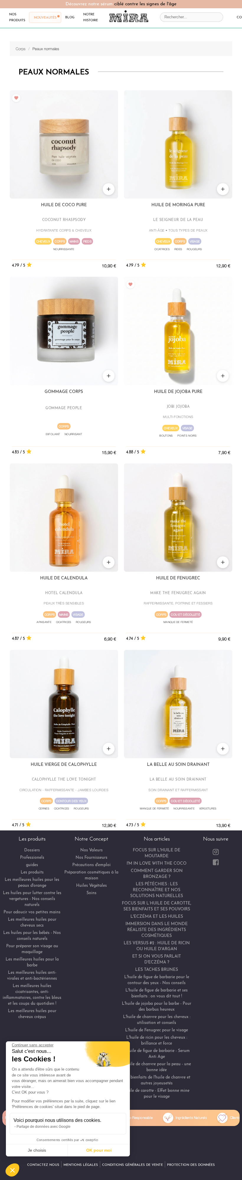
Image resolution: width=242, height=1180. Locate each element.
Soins (91, 893)
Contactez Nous (43, 1165)
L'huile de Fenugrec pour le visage (156, 1030)
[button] (12, 1170)
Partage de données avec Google (44, 1127)
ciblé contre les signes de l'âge (145, 4)
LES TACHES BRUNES (156, 970)
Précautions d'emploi (91, 865)
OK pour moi (99, 1150)
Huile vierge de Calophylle (64, 765)
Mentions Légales (80, 1165)
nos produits (17, 17)
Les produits (32, 872)
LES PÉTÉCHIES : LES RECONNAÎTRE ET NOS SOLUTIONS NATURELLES (156, 890)
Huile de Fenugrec (178, 578)
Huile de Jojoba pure (178, 392)
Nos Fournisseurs (91, 858)
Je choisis (37, 1150)
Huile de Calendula (64, 578)
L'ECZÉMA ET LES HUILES (156, 916)
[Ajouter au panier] (109, 189)
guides (32, 865)
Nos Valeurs (91, 850)
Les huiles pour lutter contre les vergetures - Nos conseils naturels (32, 899)
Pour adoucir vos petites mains (32, 912)
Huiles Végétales (91, 886)
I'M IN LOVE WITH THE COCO (157, 863)
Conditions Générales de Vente (132, 1165)
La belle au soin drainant (178, 765)
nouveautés (45, 17)
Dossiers (32, 850)
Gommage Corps (64, 392)
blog (69, 17)
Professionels (32, 858)
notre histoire (90, 17)
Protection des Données (191, 1165)
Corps (20, 48)
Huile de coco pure (64, 205)
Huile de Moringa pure (178, 205)
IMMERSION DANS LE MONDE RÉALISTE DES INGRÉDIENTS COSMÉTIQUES (156, 930)
